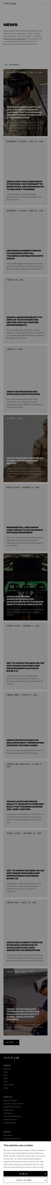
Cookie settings (23, 1180)
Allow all (23, 1173)
